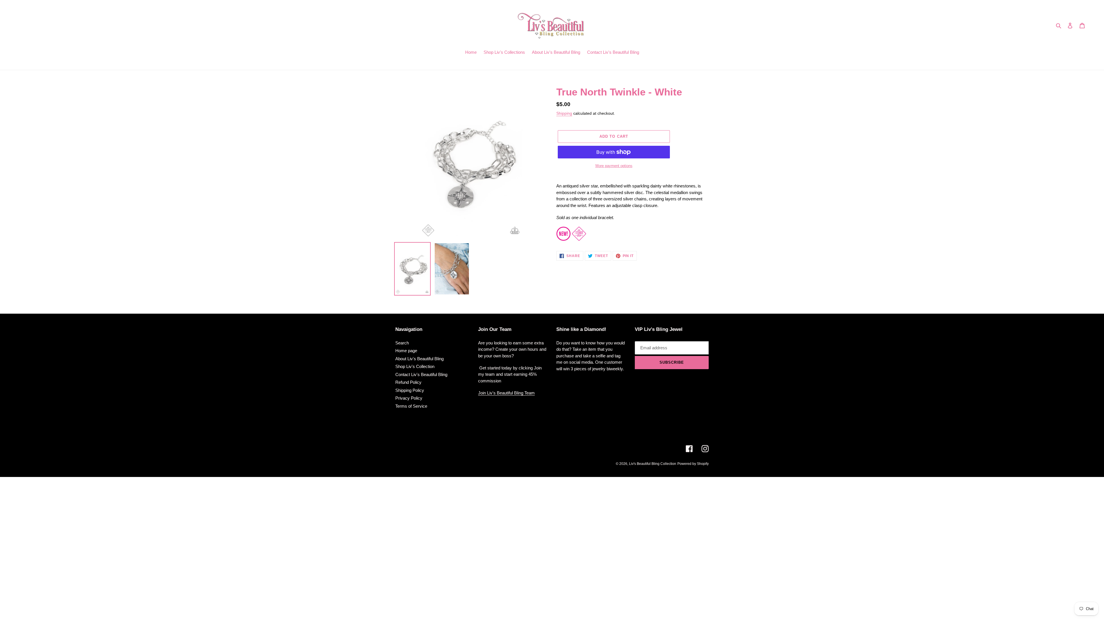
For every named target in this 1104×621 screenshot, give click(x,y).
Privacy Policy (408, 398)
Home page (406, 350)
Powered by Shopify (693, 464)
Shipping (564, 113)
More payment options (613, 166)
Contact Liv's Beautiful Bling (421, 374)
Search (402, 342)
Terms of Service (411, 406)
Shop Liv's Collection (414, 366)
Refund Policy (408, 382)
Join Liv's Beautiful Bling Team (506, 392)
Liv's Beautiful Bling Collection (652, 464)
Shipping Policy (409, 390)
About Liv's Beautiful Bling (419, 358)
